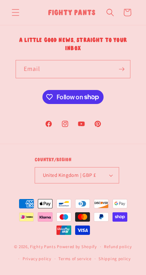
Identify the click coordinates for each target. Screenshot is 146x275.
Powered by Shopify (77, 246)
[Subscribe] (121, 69)
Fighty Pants (43, 246)
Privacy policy (37, 258)
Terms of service (74, 258)
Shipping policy (115, 258)
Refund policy (118, 246)
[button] (15, 12)
